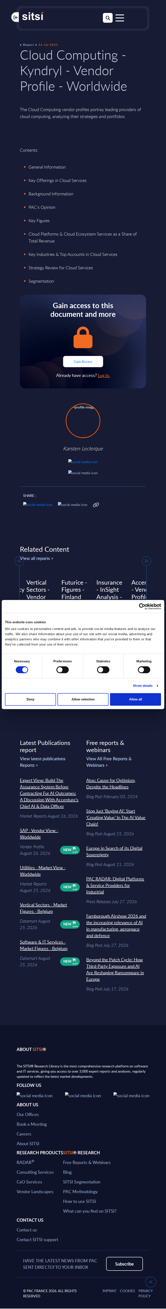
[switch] (62, 669)
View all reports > (37, 558)
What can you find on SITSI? (90, 1211)
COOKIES (127, 1290)
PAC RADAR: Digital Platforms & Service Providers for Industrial (115, 885)
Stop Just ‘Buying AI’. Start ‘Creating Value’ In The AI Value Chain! (115, 817)
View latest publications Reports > (42, 762)
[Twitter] (35, 1095)
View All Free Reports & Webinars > (109, 762)
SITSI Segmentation (81, 1182)
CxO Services (29, 1182)
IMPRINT (110, 1290)
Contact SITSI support (37, 1239)
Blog (67, 1172)
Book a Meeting (32, 1124)
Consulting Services (35, 1172)
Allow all (135, 699)
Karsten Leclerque (83, 448)
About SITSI (28, 1143)
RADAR (25, 1162)
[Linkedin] (83, 1095)
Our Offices (28, 1114)
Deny (30, 699)
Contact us (27, 1230)
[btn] (19, 561)
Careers (24, 1134)
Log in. (104, 375)
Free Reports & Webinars (87, 1162)
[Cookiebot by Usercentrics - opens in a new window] (142, 606)
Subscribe (124, 1264)
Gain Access (83, 361)
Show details (143, 685)
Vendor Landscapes (35, 1191)
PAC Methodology (80, 1191)
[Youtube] (131, 1095)
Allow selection (83, 699)
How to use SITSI (79, 1201)
